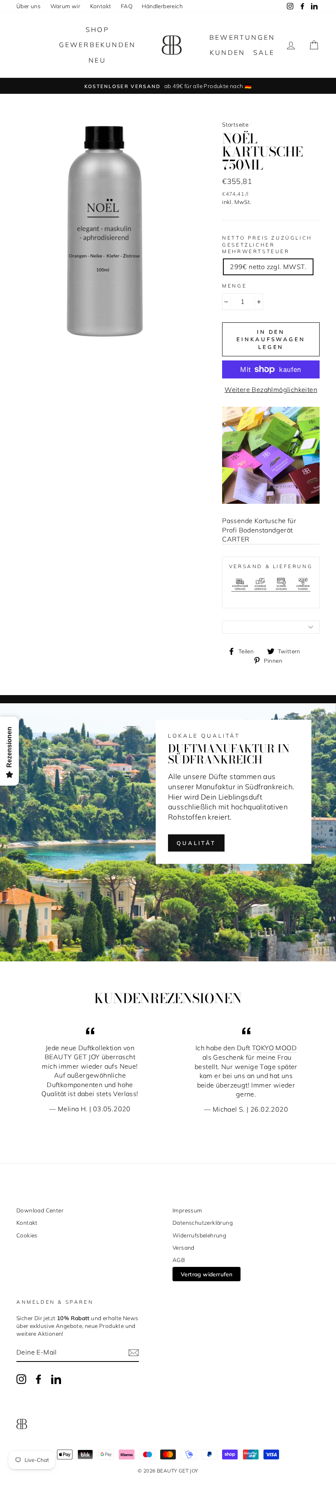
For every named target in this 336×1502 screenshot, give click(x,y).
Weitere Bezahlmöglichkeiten (271, 389)
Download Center (40, 1210)
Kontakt (100, 5)
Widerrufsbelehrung (199, 1235)
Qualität (196, 843)
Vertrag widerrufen (206, 1274)
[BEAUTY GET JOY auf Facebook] (38, 1379)
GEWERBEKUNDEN (97, 45)
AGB (179, 1259)
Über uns (28, 5)
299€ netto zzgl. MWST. (268, 267)
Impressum (187, 1210)
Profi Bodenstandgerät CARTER (257, 534)
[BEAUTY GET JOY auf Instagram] (21, 1379)
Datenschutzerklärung (203, 1222)
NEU (97, 60)
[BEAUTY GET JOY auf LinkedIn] (56, 1379)
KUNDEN (227, 52)
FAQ (126, 5)
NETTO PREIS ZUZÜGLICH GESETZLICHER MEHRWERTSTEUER (267, 245)
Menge (234, 286)
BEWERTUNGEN (242, 37)
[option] (168, 86)
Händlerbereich (162, 5)
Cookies (27, 1235)
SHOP (97, 29)
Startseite (235, 124)
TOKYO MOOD (274, 1048)
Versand (184, 1247)
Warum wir (65, 5)
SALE (264, 52)
